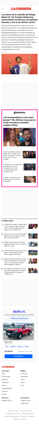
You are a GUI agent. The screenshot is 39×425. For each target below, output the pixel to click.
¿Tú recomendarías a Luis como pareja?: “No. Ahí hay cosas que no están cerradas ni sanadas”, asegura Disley (19, 121)
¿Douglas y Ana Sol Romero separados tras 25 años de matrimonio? (12, 179)
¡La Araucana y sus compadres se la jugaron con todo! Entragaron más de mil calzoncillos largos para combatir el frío (12, 168)
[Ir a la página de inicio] (21, 8)
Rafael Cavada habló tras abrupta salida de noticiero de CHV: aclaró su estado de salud (15, 244)
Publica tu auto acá (19, 318)
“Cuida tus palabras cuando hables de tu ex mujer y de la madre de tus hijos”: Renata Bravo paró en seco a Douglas (12, 155)
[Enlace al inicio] (19, 113)
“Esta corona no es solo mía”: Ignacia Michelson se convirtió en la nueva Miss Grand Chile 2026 (15, 236)
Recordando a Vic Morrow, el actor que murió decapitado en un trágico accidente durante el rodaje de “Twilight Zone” (15, 271)
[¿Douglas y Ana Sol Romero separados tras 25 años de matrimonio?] (30, 179)
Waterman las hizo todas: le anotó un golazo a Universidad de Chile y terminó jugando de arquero (15, 252)
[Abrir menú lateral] (3, 8)
